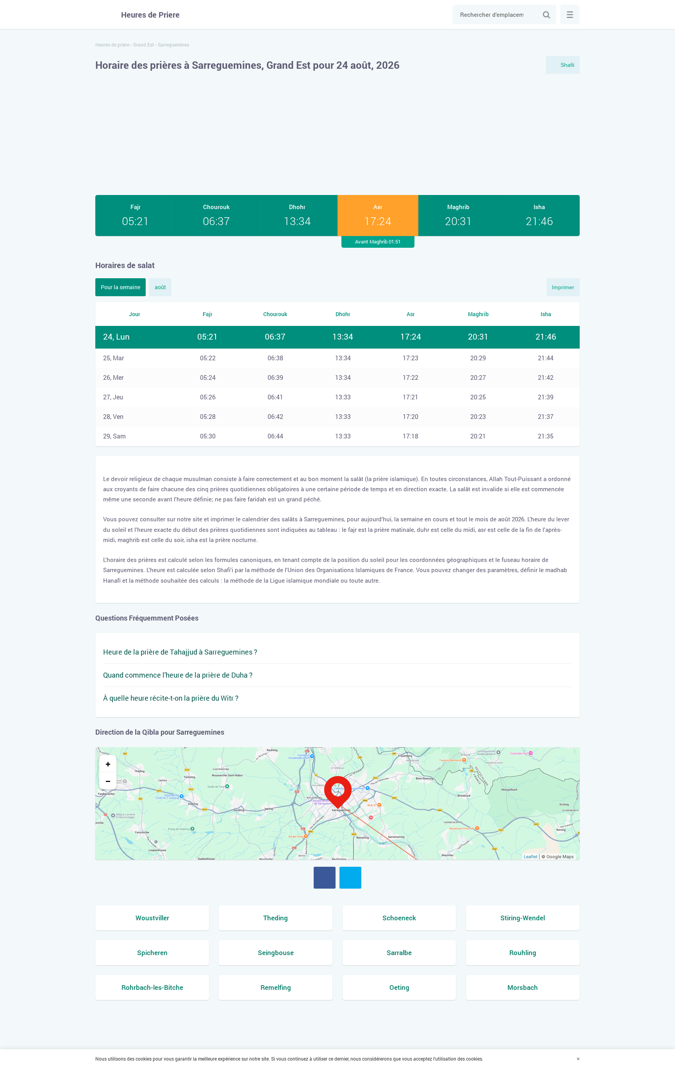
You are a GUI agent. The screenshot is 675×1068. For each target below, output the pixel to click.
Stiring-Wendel (522, 917)
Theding (275, 917)
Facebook (325, 878)
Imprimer (563, 287)
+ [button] (108, 764)
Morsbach (522, 987)
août (160, 287)
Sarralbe (399, 952)
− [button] (108, 781)
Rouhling (522, 952)
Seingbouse (276, 952)
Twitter (350, 878)
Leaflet (531, 856)
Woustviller (152, 917)
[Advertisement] (337, 134)
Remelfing (276, 987)
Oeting (399, 987)
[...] (570, 14)
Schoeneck (399, 917)
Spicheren (152, 952)
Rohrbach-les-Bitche (152, 987)
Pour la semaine (120, 287)
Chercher (546, 14)
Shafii (567, 65)
